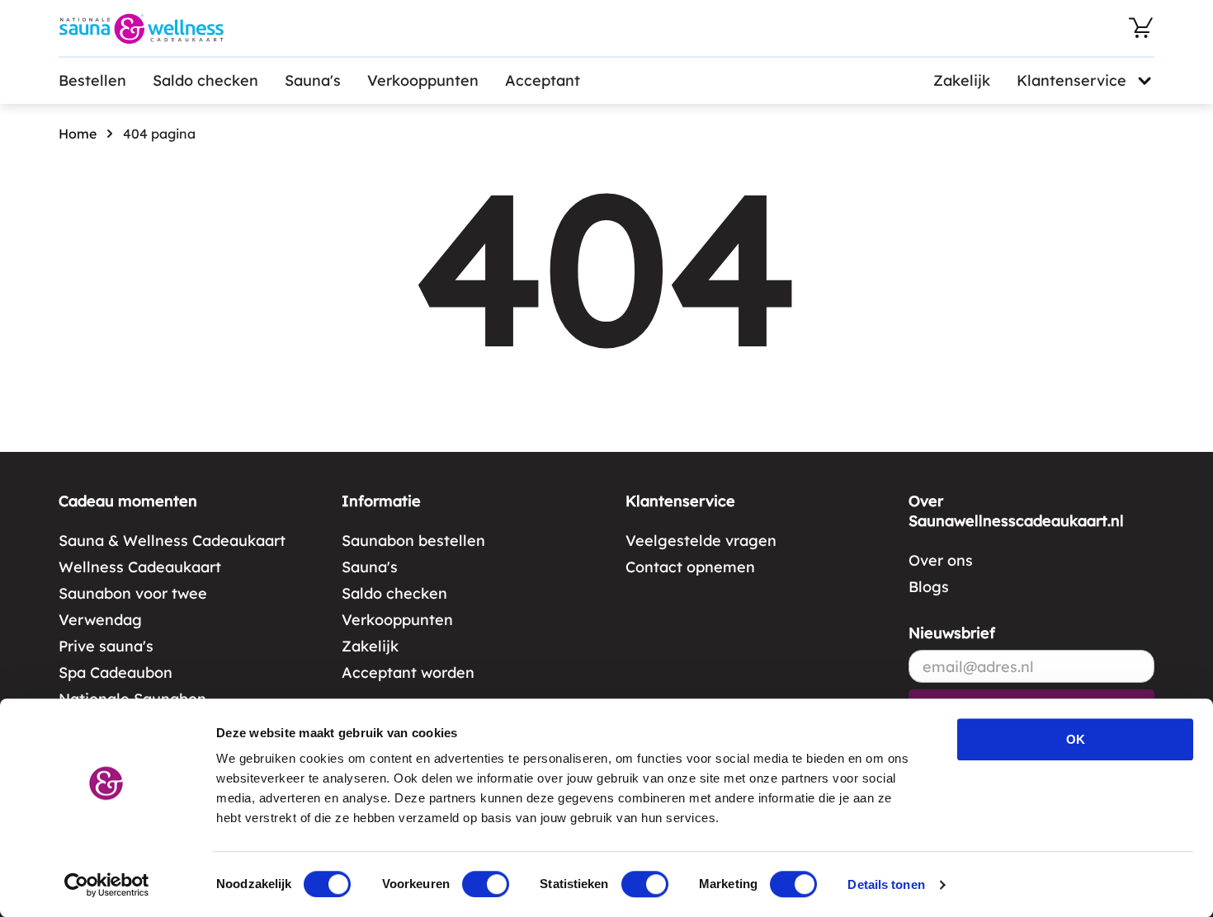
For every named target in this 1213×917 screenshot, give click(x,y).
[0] (1141, 28)
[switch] (485, 884)
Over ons (941, 560)
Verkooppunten (423, 80)
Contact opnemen (690, 566)
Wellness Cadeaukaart (140, 566)
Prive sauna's (106, 646)
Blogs (929, 586)
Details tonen (885, 884)
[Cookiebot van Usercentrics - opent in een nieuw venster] (107, 884)
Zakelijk (961, 80)
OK (1075, 739)
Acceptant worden (408, 672)
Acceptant (542, 80)
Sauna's (313, 80)
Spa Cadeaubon (115, 672)
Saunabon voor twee (133, 593)
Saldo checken (205, 80)
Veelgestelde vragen (700, 540)
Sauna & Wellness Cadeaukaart (172, 540)
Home (78, 133)
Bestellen (92, 80)
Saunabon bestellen (413, 540)
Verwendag (100, 619)
